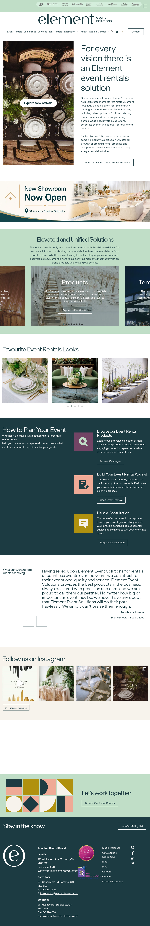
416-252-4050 (48, 912)
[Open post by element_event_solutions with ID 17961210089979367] (19, 683)
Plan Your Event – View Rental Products (107, 162)
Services (42, 31)
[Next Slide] (95, 607)
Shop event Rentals (111, 500)
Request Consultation (112, 542)
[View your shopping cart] (117, 31)
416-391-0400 (48, 889)
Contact (136, 31)
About (84, 31)
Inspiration (69, 31)
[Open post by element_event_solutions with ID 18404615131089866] (130, 683)
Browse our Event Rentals (100, 803)
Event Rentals (14, 31)
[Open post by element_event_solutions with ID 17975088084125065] (56, 683)
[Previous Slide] (91, 607)
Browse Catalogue (110, 461)
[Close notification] (145, 6)
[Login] (122, 31)
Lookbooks (30, 31)
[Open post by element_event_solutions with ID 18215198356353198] (93, 683)
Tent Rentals (55, 31)
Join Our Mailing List (132, 826)
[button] (112, 31)
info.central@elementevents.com (59, 870)
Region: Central (97, 31)
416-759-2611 (47, 867)
